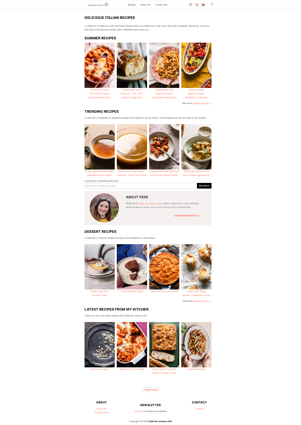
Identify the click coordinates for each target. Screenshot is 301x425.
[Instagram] (197, 5)
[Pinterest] (190, 5)
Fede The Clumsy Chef (150, 203)
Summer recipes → (202, 103)
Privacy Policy (101, 412)
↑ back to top (150, 389)
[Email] (203, 5)
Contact (199, 408)
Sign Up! (138, 411)
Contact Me (161, 5)
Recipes (132, 5)
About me (145, 5)
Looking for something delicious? (102, 181)
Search (204, 186)
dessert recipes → (202, 301)
